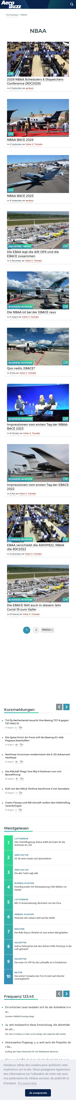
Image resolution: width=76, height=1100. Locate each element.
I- (16, 793)
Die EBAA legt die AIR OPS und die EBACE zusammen (33, 254)
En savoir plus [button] (27, 1083)
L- (16, 727)
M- (16, 744)
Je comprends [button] (38, 1092)
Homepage (12, 15)
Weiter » (47, 630)
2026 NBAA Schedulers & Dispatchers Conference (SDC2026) (35, 81)
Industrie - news (19, 246)
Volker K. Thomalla (34, 144)
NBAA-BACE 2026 (20, 139)
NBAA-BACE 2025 (20, 196)
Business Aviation (20, 306)
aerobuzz (30, 88)
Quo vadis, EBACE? (21, 368)
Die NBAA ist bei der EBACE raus (31, 312)
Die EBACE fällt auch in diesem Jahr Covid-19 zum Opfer (34, 607)
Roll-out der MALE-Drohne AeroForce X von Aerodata (37, 788)
